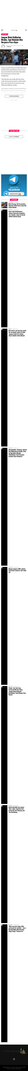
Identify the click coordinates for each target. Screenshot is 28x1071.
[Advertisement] (14, 14)
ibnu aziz (9, 46)
